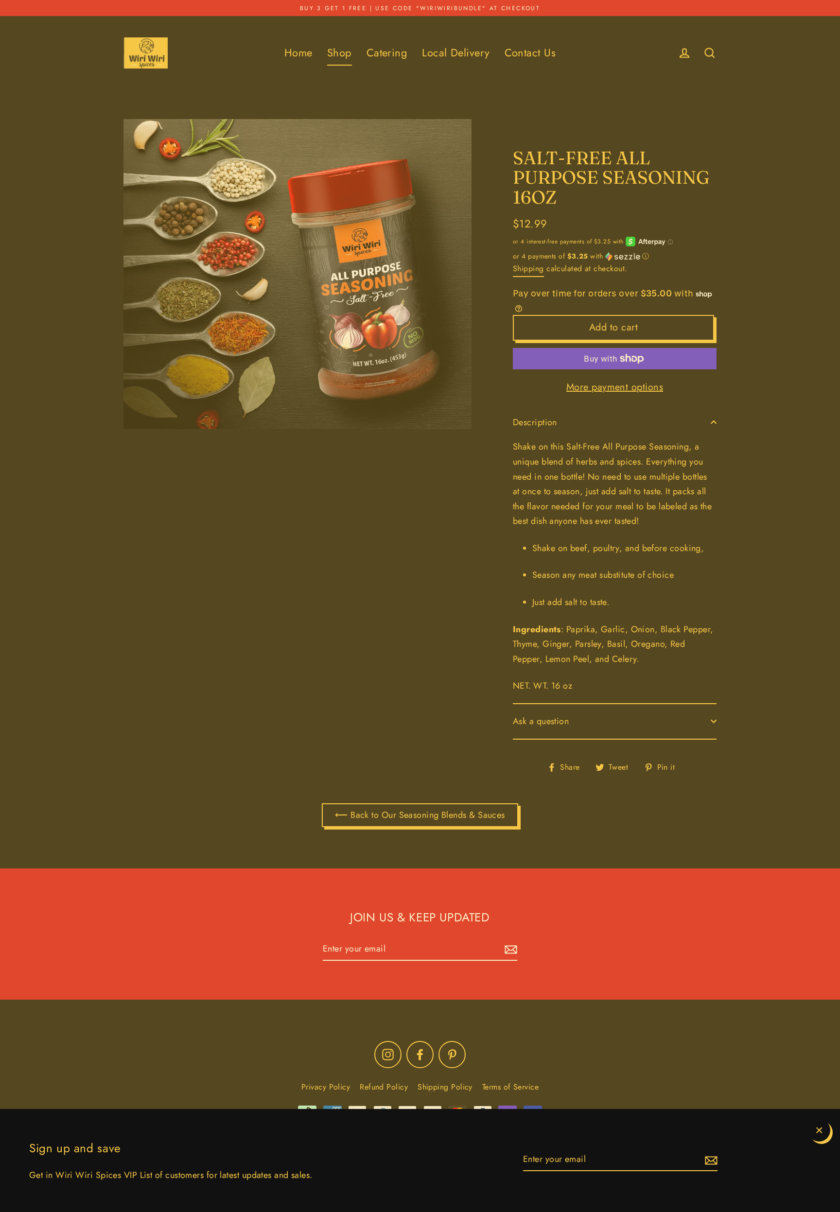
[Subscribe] (710, 1160)
